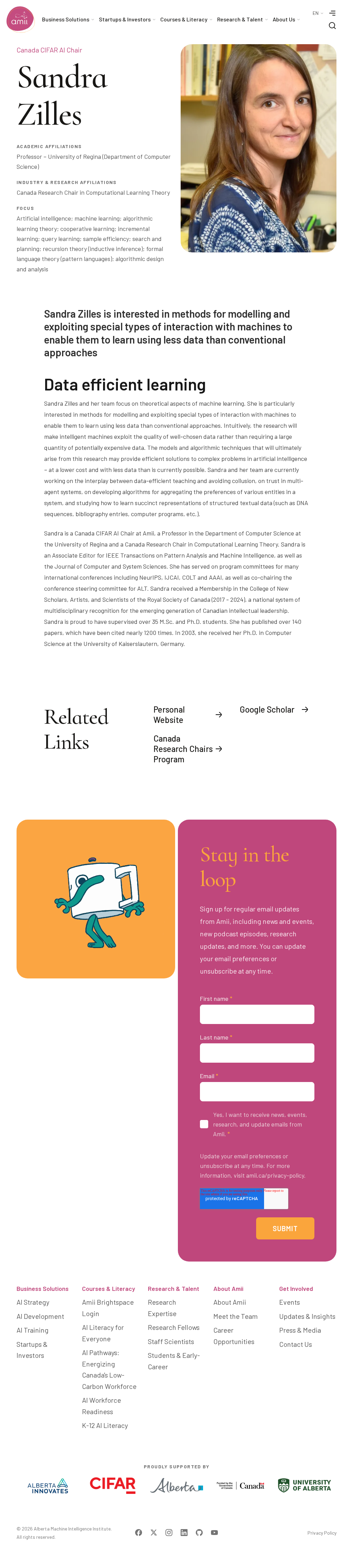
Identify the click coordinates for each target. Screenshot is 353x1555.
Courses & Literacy (108, 1288)
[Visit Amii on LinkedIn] (184, 1532)
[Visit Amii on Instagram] (168, 1532)
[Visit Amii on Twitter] (153, 1532)
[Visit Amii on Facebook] (138, 1532)
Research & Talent (173, 1288)
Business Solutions (43, 1288)
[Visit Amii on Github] (199, 1532)
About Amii (228, 1288)
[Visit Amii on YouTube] (214, 1532)
